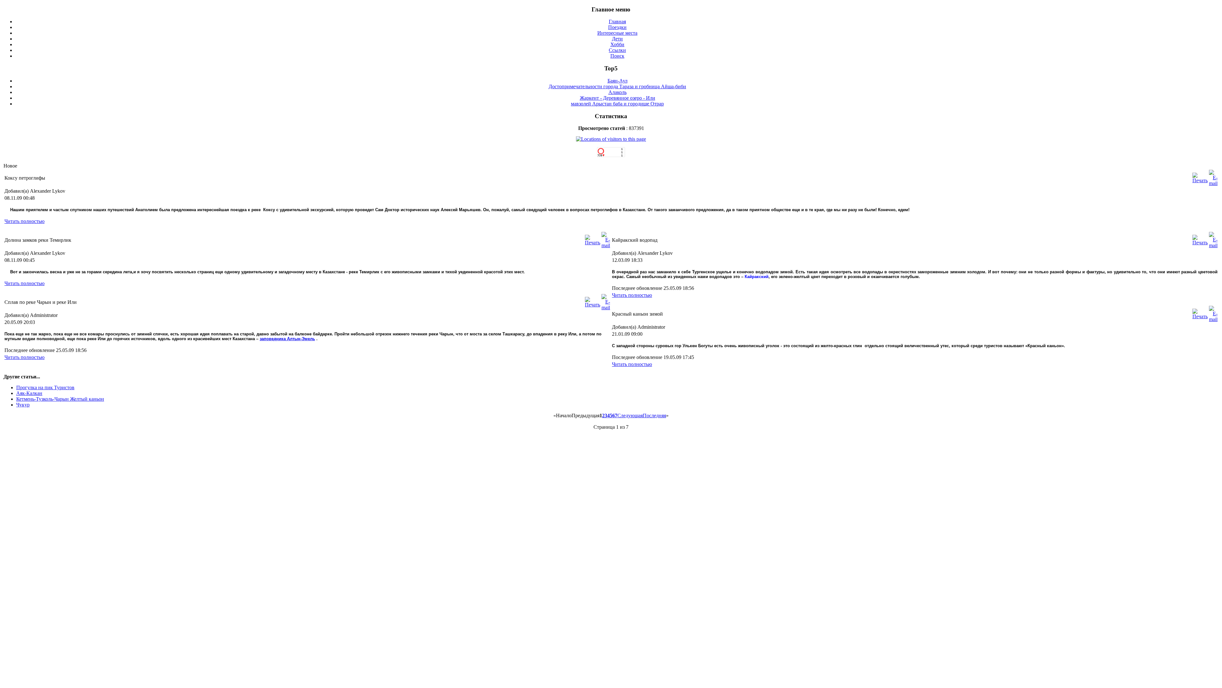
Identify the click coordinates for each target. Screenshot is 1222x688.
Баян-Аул (617, 80)
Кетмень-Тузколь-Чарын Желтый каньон (60, 399)
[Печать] (1200, 180)
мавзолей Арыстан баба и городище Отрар (617, 103)
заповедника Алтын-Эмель (287, 338)
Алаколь (617, 92)
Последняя (654, 415)
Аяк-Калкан (29, 393)
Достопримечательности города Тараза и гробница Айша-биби (617, 86)
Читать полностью (24, 221)
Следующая (630, 415)
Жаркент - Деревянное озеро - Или (617, 98)
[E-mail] (1213, 183)
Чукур (23, 404)
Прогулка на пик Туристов (45, 387)
